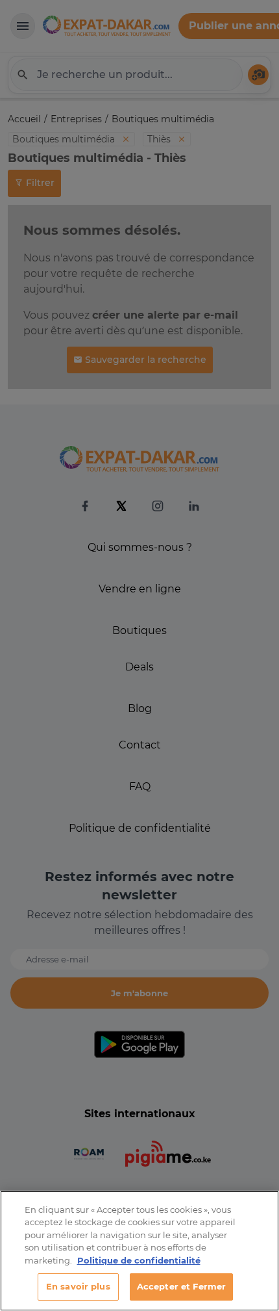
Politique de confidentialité (138, 1260)
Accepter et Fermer (181, 1286)
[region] (139, 1251)
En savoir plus (78, 1286)
